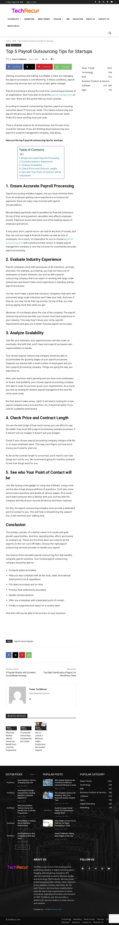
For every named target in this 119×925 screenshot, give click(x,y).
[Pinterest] (22, 655)
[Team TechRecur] (8, 59)
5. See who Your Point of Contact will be (40, 172)
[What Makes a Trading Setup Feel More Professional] (11, 823)
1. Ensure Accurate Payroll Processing (39, 158)
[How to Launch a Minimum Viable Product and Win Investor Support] (41, 726)
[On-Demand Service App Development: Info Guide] (26, 726)
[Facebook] (95, 2)
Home (8, 41)
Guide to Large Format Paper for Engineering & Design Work (64, 810)
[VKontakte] (108, 868)
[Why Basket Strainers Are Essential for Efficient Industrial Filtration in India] (48, 782)
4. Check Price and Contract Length (38, 168)
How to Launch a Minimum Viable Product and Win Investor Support (40, 741)
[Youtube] (111, 2)
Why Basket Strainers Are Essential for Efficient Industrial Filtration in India (65, 782)
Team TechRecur (19, 59)
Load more (21, 847)
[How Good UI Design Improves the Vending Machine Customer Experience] (11, 792)
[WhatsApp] (29, 655)
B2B (14, 41)
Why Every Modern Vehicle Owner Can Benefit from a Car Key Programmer (11, 741)
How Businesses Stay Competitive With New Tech (26, 835)
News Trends (16, 45)
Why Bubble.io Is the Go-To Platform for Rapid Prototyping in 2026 (65, 823)
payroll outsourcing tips (23, 641)
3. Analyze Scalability (30, 165)
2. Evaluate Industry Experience (36, 161)
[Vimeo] (107, 2)
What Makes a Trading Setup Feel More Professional (27, 823)
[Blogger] (82, 868)
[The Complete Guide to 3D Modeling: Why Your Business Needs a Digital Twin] (48, 795)
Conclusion (25, 175)
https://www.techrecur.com (39, 693)
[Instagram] (99, 2)
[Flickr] (95, 868)
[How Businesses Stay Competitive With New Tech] (11, 835)
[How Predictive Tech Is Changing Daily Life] (11, 782)
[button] (109, 33)
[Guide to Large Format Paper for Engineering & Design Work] (48, 810)
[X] (103, 2)
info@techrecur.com (53, 909)
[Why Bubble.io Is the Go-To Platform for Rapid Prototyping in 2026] (48, 823)
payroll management (61, 94)
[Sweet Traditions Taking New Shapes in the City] (48, 835)
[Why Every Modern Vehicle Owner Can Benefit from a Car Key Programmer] (12, 726)
